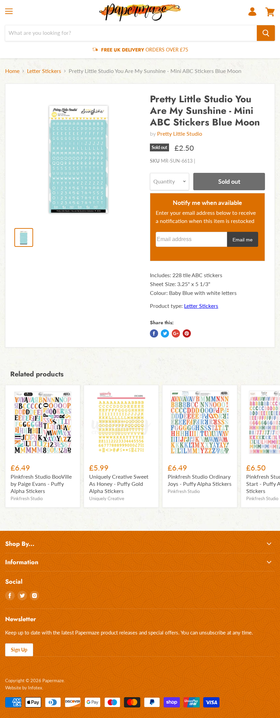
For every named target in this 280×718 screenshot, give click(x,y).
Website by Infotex (23, 687)
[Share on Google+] (176, 333)
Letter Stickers (44, 71)
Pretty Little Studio (179, 133)
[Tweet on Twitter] (165, 333)
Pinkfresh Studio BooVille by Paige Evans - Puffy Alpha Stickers (41, 483)
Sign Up (19, 650)
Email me (243, 239)
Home (12, 71)
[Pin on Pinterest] (187, 333)
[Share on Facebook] (154, 333)
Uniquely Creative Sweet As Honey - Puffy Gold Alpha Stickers (119, 483)
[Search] (266, 33)
